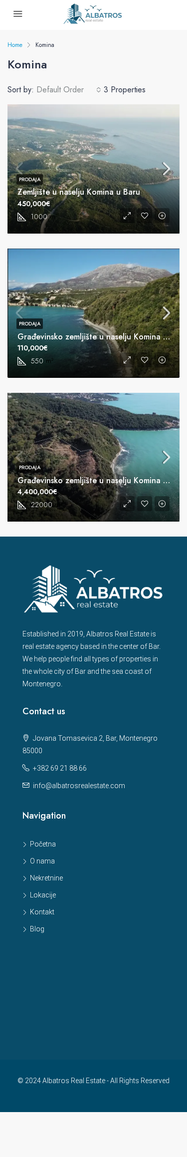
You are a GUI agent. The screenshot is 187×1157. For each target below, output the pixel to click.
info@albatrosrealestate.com (79, 786)
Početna (43, 844)
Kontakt (42, 912)
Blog (37, 929)
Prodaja (29, 179)
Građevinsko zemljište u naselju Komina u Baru (102, 336)
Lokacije (43, 895)
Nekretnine (46, 878)
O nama (42, 861)
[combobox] (69, 89)
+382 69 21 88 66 (60, 768)
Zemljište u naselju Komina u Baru (78, 192)
